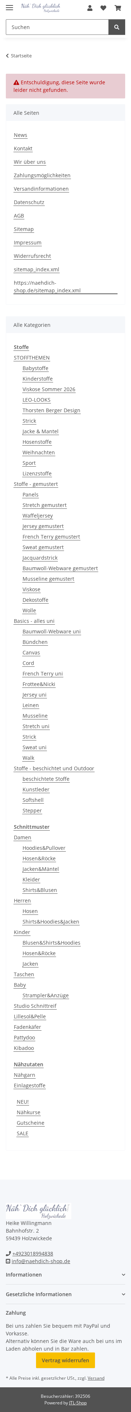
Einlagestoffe (29, 1085)
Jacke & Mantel (41, 431)
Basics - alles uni (34, 620)
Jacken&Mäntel (41, 868)
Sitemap (24, 229)
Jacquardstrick (40, 557)
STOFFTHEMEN (32, 357)
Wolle (29, 610)
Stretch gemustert (45, 505)
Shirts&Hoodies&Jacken (51, 921)
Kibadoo (24, 1047)
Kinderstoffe (38, 378)
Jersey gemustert (43, 526)
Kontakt (23, 148)
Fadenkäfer (27, 1026)
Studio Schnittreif (35, 1005)
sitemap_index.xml (36, 269)
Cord (28, 663)
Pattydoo (24, 1037)
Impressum (27, 242)
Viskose (31, 589)
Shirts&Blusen (40, 889)
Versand (96, 1378)
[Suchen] (116, 27)
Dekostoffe (35, 599)
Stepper (32, 810)
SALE (22, 1133)
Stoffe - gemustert (36, 483)
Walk (28, 757)
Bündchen (35, 641)
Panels (31, 494)
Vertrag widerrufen (65, 1360)
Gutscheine (30, 1122)
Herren (22, 900)
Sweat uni (35, 747)
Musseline (35, 715)
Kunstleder (36, 789)
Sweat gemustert (43, 547)
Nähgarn (24, 1074)
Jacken (30, 963)
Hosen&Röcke (39, 858)
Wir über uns (30, 161)
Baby (20, 984)
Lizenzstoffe (37, 473)
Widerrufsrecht (32, 255)
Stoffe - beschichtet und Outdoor (54, 768)
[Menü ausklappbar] (9, 4)
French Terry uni (43, 673)
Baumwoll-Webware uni (52, 631)
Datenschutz (29, 202)
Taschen (24, 974)
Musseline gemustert (48, 578)
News (20, 134)
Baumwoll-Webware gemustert (60, 568)
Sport (29, 462)
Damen (22, 837)
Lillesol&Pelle (30, 1016)
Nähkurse (28, 1112)
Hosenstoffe (37, 441)
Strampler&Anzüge (46, 995)
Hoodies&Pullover (44, 847)
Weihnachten (39, 452)
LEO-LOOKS (37, 399)
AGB (19, 215)
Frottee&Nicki (39, 684)
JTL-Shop (78, 1403)
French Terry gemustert (51, 536)
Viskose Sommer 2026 (49, 389)
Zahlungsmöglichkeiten (42, 175)
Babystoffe (35, 368)
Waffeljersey (38, 515)
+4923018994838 (32, 1253)
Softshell (33, 799)
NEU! (23, 1101)
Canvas (31, 652)
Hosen (30, 911)
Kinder (22, 932)
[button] (89, 8)
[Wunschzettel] (103, 8)
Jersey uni (35, 694)
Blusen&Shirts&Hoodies (51, 942)
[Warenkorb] (118, 8)
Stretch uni (36, 726)
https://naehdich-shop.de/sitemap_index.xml (47, 286)
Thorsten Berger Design (51, 410)
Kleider (31, 879)
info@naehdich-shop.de (41, 1261)
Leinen (31, 705)
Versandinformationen (41, 188)
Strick (29, 420)
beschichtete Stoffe (46, 778)
